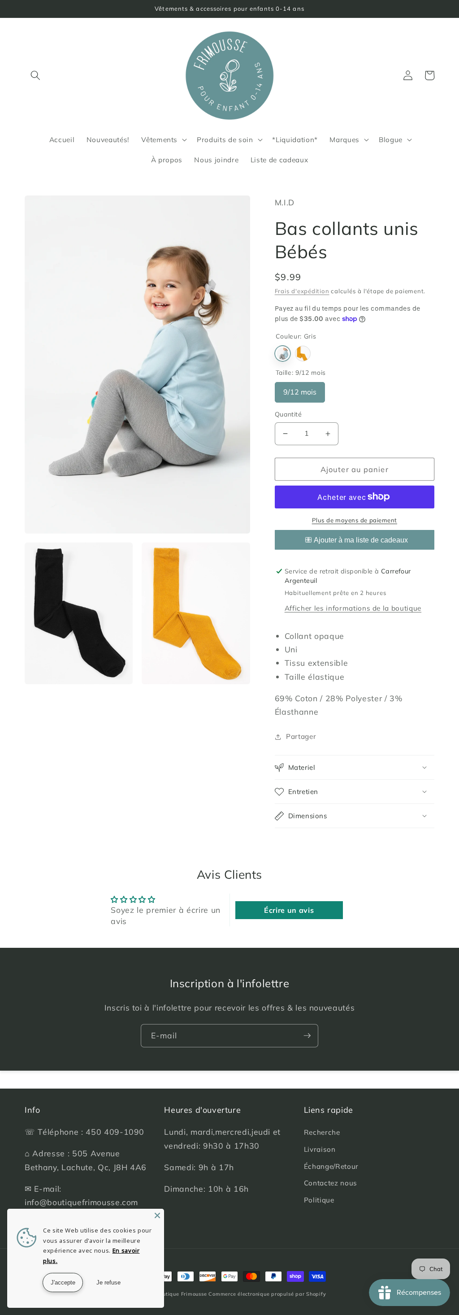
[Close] (157, 1215)
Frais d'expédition (302, 291)
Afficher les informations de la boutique (353, 608)
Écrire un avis (289, 910)
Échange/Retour (331, 1166)
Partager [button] (301, 736)
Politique (319, 1200)
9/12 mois (299, 389)
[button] (35, 75)
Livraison (320, 1149)
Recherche (322, 1132)
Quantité (288, 414)
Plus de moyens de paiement (354, 520)
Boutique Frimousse (182, 1294)
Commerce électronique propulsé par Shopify (267, 1294)
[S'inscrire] (307, 1035)
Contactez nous (330, 1183)
